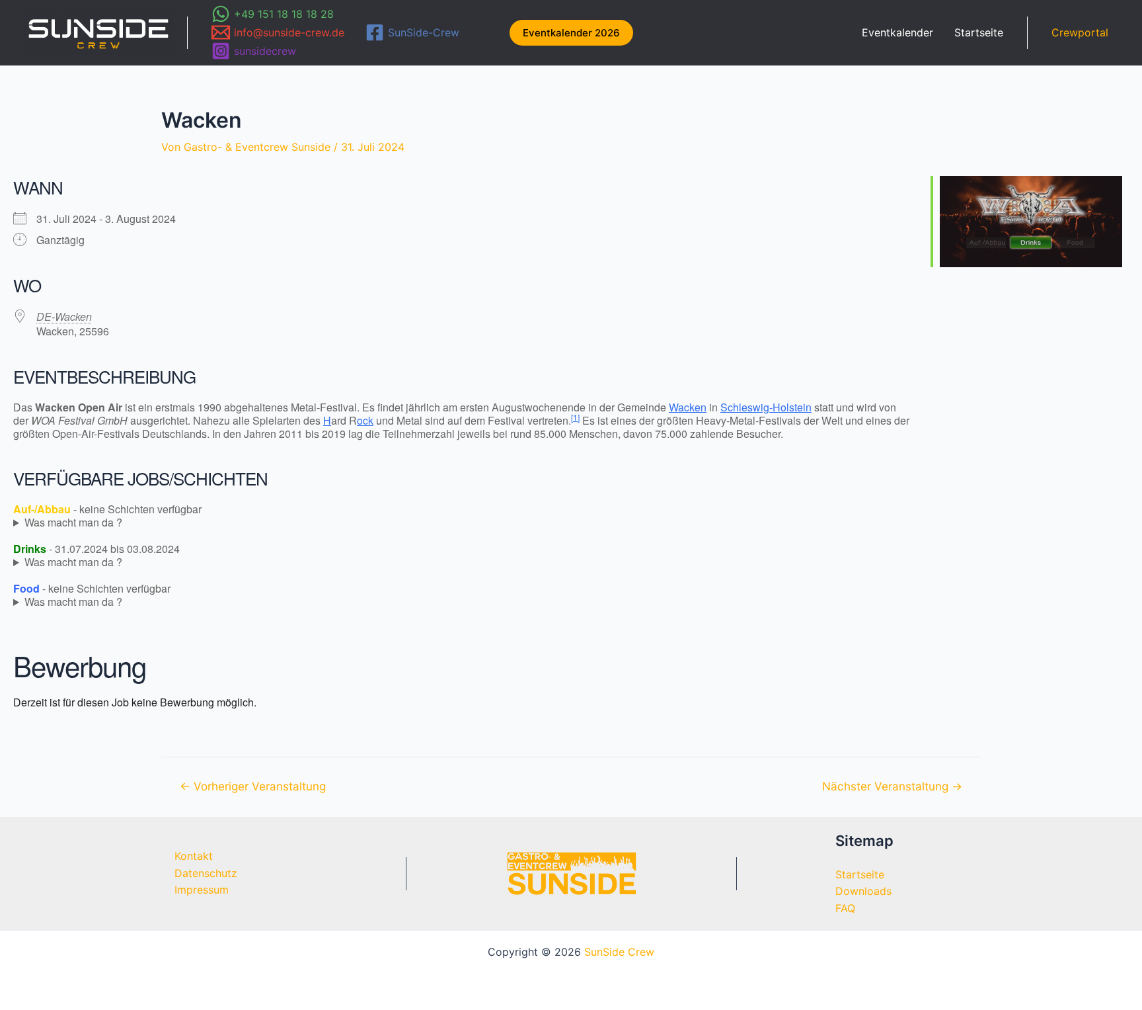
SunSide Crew (619, 951)
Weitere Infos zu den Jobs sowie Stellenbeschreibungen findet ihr (181, 522)
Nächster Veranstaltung (892, 786)
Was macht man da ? (73, 522)
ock (365, 420)
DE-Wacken (64, 316)
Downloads (863, 891)
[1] (575, 417)
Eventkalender (897, 32)
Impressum (201, 889)
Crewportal (1079, 32)
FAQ (845, 908)
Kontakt (193, 856)
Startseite (978, 32)
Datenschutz (205, 873)
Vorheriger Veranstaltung (253, 786)
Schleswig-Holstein (766, 407)
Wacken (687, 407)
